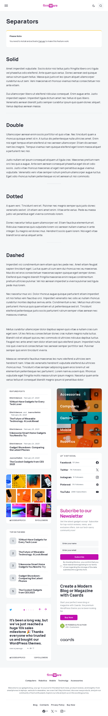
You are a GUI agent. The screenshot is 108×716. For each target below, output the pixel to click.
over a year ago (16, 648)
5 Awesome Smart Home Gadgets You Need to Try (28, 434)
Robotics (43, 681)
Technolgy (63, 681)
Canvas (41, 41)
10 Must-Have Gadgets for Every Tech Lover (27, 403)
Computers (30, 681)
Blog (35, 705)
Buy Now (69, 617)
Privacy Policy (58, 705)
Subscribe (79, 557)
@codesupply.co (18, 520)
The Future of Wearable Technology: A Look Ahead (24, 420)
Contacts (44, 705)
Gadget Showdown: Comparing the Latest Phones (27, 448)
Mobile (52, 681)
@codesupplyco (17, 657)
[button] (6, 5)
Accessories (77, 681)
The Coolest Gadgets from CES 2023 (27, 463)
